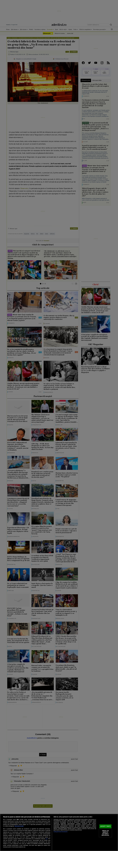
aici (47, 838)
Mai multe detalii (19, 826)
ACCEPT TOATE (105, 826)
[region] (59, 832)
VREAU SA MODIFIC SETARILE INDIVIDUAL (105, 833)
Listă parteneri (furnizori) (60, 831)
